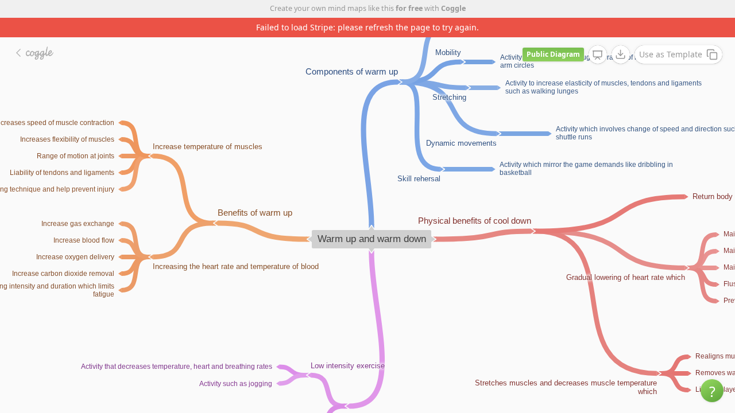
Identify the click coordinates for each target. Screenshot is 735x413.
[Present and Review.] (598, 55)
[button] (712, 390)
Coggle (453, 8)
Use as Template (670, 54)
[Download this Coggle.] (621, 54)
